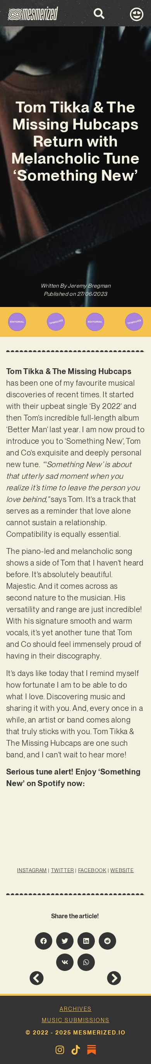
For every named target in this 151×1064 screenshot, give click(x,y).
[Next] (98, 978)
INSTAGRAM (31, 870)
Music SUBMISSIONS (76, 1020)
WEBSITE (122, 870)
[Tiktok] (76, 1050)
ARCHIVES (76, 1009)
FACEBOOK (92, 870)
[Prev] (52, 978)
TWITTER (62, 870)
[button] (43, 941)
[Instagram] (60, 1050)
